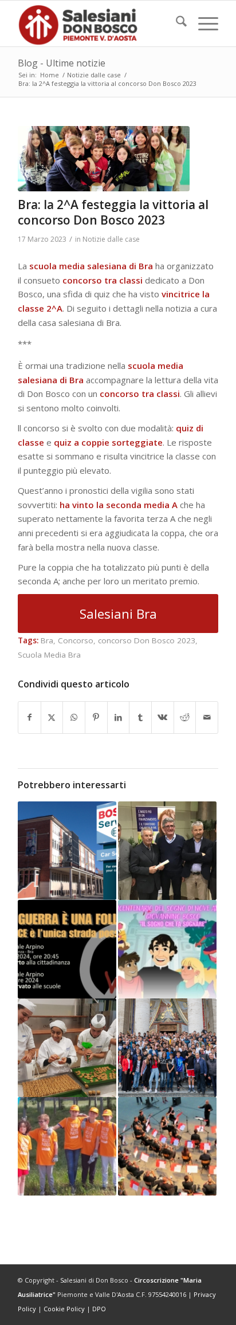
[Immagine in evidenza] (104, 158)
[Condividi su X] (52, 717)
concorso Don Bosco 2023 (146, 640)
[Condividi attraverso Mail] (207, 717)
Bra (47, 640)
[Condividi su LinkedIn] (118, 717)
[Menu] (202, 23)
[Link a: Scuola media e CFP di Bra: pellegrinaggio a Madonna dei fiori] (167, 1047)
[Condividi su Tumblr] (140, 717)
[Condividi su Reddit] (185, 717)
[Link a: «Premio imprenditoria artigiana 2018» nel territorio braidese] (167, 850)
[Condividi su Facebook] (29, 717)
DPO (99, 1308)
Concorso (75, 640)
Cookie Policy (64, 1308)
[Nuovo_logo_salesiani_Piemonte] (98, 23)
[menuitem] (175, 23)
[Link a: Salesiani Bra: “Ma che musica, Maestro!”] (167, 1146)
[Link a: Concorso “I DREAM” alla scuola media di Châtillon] (167, 949)
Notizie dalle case (111, 239)
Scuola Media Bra (49, 655)
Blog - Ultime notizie (61, 63)
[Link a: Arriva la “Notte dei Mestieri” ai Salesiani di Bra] (67, 1047)
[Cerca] (175, 23)
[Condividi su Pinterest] (96, 717)
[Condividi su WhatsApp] (74, 717)
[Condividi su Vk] (163, 717)
